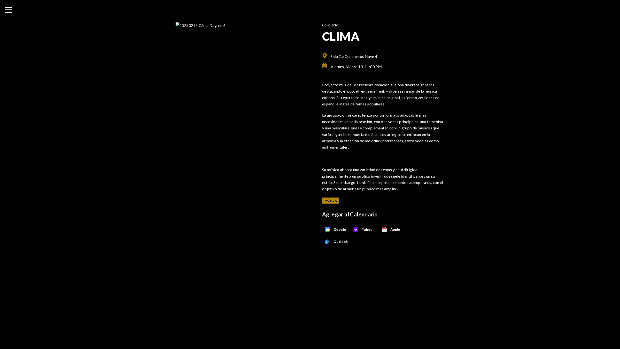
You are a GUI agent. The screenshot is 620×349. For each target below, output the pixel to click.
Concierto (330, 25)
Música (331, 200)
